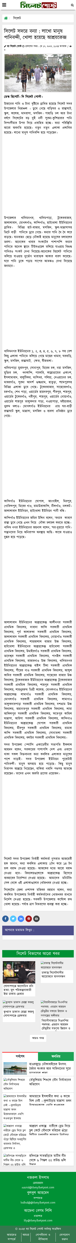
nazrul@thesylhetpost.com (38, 1187)
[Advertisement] (38, 175)
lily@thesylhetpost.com (38, 1220)
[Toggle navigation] (4, 5)
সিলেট (17, 18)
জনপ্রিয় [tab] (56, 1056)
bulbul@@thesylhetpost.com (38, 1203)
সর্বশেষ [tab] (20, 1056)
